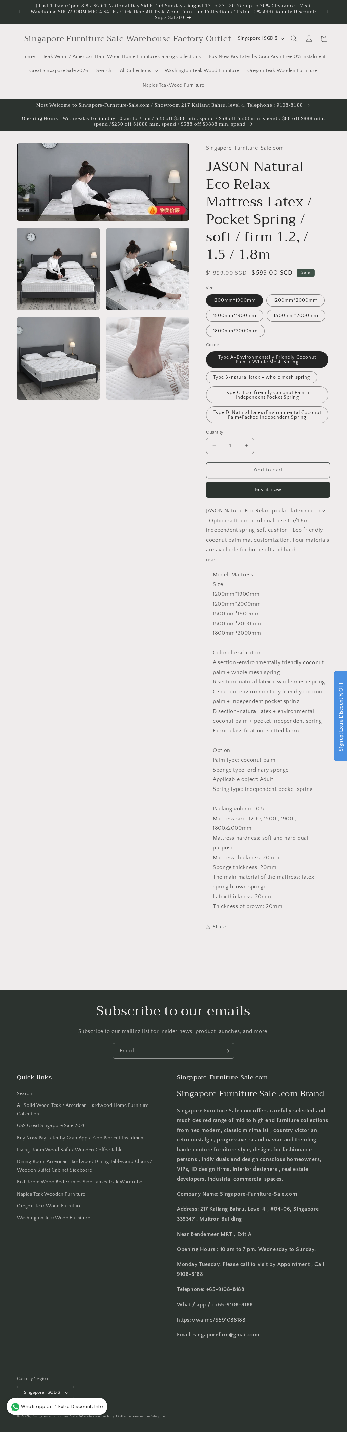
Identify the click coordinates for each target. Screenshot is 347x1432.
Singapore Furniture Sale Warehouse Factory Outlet (80, 1416)
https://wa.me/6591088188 (211, 1320)
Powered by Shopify (146, 1416)
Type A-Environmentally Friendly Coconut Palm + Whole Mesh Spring (267, 360)
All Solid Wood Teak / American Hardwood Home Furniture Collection (82, 1110)
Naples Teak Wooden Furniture (51, 1194)
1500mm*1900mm (234, 315)
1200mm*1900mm (234, 300)
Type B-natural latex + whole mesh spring (261, 377)
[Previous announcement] (19, 11)
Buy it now (268, 489)
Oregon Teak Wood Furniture (49, 1206)
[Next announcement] (327, 11)
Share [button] (219, 927)
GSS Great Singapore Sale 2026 (51, 1126)
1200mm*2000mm (295, 300)
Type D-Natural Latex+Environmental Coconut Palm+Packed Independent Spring (267, 415)
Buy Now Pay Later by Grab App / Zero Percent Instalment (81, 1138)
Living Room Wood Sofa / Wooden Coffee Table (70, 1150)
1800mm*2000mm (235, 331)
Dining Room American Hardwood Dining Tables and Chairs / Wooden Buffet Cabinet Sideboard (84, 1166)
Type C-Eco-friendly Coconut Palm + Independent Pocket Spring (267, 395)
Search (25, 1093)
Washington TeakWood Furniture (53, 1218)
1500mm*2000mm (296, 315)
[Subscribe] (226, 1051)
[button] (138, 71)
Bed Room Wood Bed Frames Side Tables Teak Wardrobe (79, 1182)
